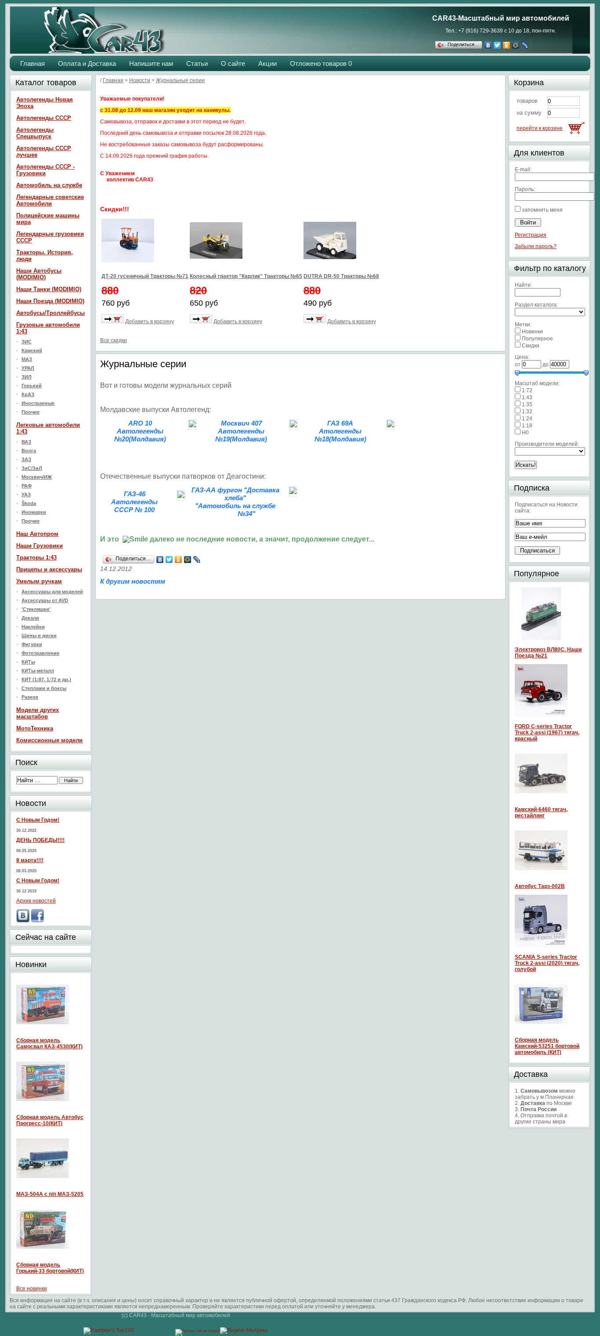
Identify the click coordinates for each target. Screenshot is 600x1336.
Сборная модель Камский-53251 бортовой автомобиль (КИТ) (547, 1046)
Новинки (532, 332)
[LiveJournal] (525, 45)
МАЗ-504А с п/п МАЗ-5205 (49, 1194)
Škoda (29, 503)
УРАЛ (28, 368)
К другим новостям (132, 581)
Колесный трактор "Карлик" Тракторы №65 (246, 276)
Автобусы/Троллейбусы (50, 313)
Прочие (31, 412)
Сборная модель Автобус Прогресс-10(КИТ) (49, 1120)
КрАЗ (28, 394)
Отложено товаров (321, 63)
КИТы (28, 661)
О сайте (233, 63)
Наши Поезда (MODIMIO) (50, 301)
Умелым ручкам (39, 581)
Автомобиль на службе (49, 185)
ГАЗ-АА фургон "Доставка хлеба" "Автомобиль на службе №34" (235, 501)
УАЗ (26, 494)
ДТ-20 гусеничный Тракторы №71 (144, 276)
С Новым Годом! (37, 820)
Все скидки (113, 340)
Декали (30, 618)
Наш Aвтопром (37, 534)
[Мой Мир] (515, 45)
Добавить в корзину (149, 321)
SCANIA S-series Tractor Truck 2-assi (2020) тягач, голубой (547, 963)
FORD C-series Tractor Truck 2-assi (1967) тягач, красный (547, 732)
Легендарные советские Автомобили (50, 200)
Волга (29, 450)
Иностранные (38, 403)
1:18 (527, 425)
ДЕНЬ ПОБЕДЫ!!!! (40, 840)
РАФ (27, 485)
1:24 (527, 418)
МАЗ (27, 359)
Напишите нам (151, 63)
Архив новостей (36, 901)
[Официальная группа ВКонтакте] (22, 920)
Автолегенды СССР (43, 118)
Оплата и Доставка (87, 63)
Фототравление (40, 653)
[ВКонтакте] (488, 45)
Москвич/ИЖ (37, 477)
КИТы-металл (38, 670)
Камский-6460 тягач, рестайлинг (541, 812)
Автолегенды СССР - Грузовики (45, 170)
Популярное (537, 339)
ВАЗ (26, 441)
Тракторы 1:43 (36, 557)
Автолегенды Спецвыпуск (35, 133)
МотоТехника (34, 728)
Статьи (197, 63)
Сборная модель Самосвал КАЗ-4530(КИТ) (49, 1043)
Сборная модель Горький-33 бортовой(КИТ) (50, 1268)
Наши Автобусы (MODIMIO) (38, 274)
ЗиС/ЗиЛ (32, 468)
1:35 (527, 404)
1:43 (527, 397)
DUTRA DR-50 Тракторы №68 (341, 276)
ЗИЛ (27, 376)
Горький (32, 385)
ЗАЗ (26, 459)
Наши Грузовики (39, 545)
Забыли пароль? (536, 246)
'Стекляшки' (36, 609)
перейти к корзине (540, 128)
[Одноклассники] (506, 45)
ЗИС (27, 341)
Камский (32, 350)
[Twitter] (497, 45)
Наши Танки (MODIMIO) (48, 289)
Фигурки (32, 644)
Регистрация (530, 235)
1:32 (527, 411)
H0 (525, 433)
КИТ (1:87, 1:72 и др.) (46, 679)
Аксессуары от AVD (45, 600)
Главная (32, 63)
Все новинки (31, 1288)
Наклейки (33, 626)
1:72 (527, 390)
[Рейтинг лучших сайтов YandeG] (197, 1331)
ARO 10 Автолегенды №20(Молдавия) (140, 431)
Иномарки (34, 512)
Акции (267, 63)
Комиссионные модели (49, 740)
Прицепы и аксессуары (49, 569)
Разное (30, 697)
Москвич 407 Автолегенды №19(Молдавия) (241, 431)
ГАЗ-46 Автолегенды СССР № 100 (134, 501)
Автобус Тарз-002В (540, 886)
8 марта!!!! (29, 860)
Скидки (530, 346)
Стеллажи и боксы (44, 688)
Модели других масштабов (37, 713)
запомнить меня (542, 210)
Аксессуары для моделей (52, 591)
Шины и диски (39, 635)
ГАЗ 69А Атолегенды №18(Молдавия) (340, 431)
